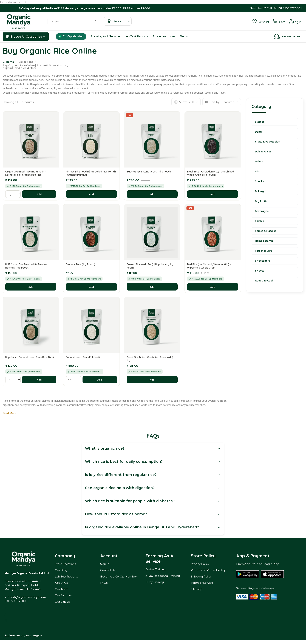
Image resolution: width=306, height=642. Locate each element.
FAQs (103, 582)
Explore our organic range (23, 635)
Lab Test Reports (66, 576)
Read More (9, 413)
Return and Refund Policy (208, 570)
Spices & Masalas (265, 231)
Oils (257, 171)
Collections (25, 61)
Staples (259, 121)
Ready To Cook (264, 280)
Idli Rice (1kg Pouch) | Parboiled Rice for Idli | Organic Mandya (91, 173)
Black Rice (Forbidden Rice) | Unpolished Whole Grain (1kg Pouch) (210, 173)
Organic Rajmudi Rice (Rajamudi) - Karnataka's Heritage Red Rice (25, 173)
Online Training (156, 569)
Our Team (61, 589)
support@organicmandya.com (25, 597)
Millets (259, 161)
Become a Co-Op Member (118, 576)
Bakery (259, 191)
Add (39, 194)
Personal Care (263, 250)
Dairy (258, 131)
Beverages (261, 211)
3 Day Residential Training (163, 575)
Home (10, 61)
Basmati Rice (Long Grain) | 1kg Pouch (149, 171)
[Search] (96, 21)
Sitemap (196, 589)
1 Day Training (155, 582)
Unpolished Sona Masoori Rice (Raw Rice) (29, 357)
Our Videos (62, 601)
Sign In (104, 564)
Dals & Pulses (263, 151)
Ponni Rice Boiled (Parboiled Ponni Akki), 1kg (150, 359)
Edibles (259, 221)
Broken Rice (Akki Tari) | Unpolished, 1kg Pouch (150, 266)
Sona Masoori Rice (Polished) (83, 357)
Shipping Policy (201, 576)
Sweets (259, 270)
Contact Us (107, 570)
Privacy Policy (200, 564)
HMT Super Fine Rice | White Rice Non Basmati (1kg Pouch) (26, 266)
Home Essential (264, 240)
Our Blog (61, 570)
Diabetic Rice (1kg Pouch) (80, 264)
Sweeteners (262, 260)
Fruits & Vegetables (267, 141)
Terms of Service (202, 582)
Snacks (259, 181)
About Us (61, 582)
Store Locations (65, 564)
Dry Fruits (261, 201)
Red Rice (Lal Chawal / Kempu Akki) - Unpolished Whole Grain (209, 266)
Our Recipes (63, 595)
